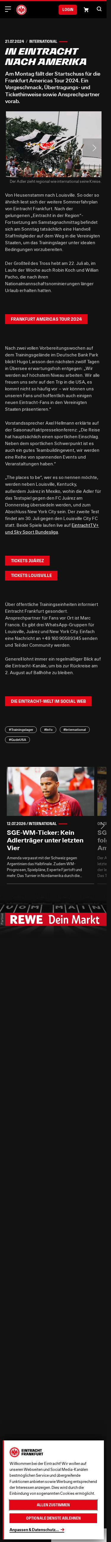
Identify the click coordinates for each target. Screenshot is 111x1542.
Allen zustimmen (53, 1505)
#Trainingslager (21, 726)
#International (74, 726)
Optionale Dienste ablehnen (53, 1518)
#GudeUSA (17, 737)
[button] (99, 8)
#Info (48, 726)
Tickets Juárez (27, 557)
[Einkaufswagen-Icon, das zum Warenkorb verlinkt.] (86, 9)
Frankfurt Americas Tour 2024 (46, 316)
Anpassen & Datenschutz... (34, 1529)
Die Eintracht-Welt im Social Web (48, 698)
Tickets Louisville (31, 572)
